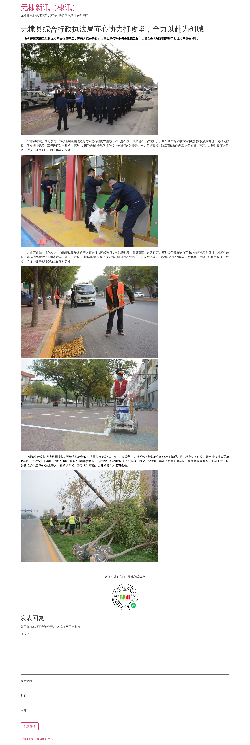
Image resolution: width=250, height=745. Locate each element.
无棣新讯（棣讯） (50, 7)
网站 (24, 710)
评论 (25, 634)
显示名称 (26, 680)
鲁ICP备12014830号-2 (38, 739)
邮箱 (24, 695)
